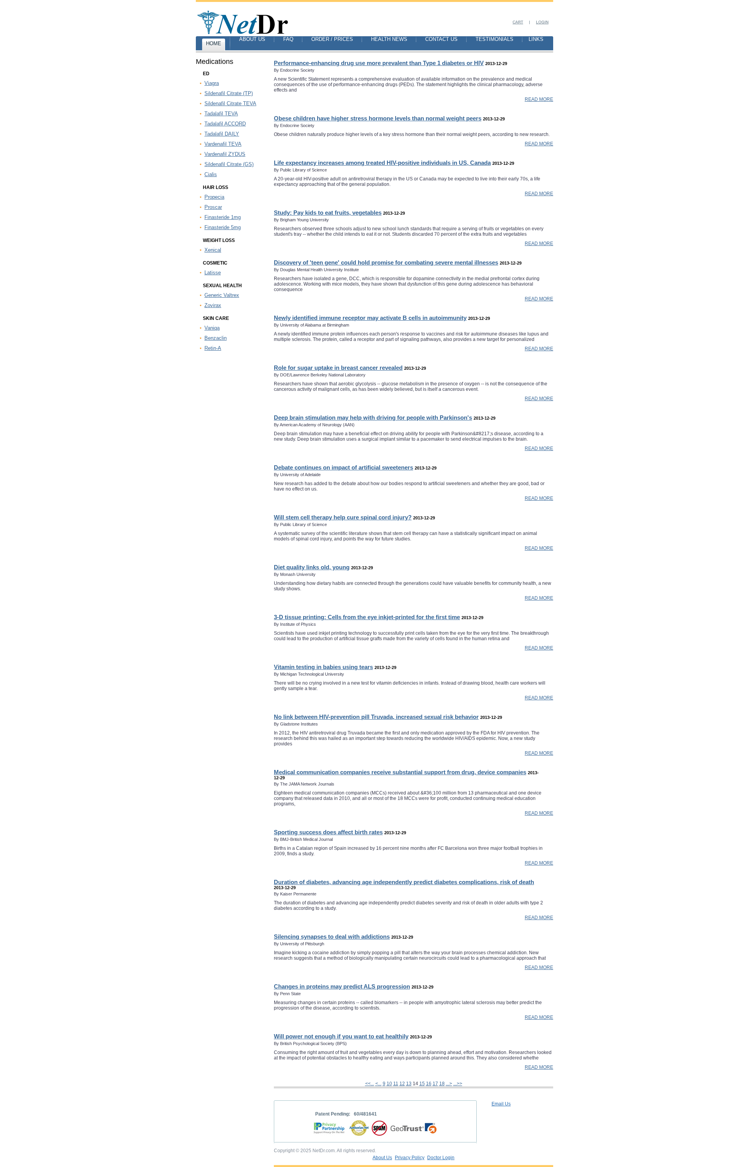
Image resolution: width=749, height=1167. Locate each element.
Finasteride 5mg (222, 227)
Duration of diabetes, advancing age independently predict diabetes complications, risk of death (404, 882)
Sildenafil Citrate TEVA (230, 103)
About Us (382, 1157)
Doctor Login (440, 1157)
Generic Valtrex (221, 295)
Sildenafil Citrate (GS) (229, 164)
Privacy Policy (409, 1157)
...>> (457, 1083)
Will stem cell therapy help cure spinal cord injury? (343, 517)
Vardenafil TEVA (222, 144)
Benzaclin (215, 338)
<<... (369, 1083)
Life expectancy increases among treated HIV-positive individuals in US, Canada (382, 162)
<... (378, 1083)
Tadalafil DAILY (221, 134)
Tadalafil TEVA (221, 114)
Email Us (501, 1104)
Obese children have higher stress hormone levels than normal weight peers (377, 118)
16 (428, 1083)
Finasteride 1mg (222, 217)
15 (422, 1083)
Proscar (213, 207)
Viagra (211, 83)
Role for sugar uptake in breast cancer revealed (338, 367)
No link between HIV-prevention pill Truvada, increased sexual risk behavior (376, 716)
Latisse (212, 272)
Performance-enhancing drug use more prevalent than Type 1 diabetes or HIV (379, 63)
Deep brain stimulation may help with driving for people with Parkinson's (373, 417)
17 (435, 1083)
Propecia (214, 197)
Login (542, 22)
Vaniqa (212, 328)
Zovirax (212, 305)
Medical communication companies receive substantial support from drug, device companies (400, 772)
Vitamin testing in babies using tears (323, 667)
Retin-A (212, 348)
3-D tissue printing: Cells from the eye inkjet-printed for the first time (367, 617)
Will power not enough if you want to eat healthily (341, 1036)
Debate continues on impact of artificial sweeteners (343, 467)
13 (409, 1083)
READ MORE (539, 99)
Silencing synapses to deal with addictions (332, 936)
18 (442, 1083)
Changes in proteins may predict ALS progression (342, 986)
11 (395, 1083)
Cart (518, 22)
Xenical (212, 250)
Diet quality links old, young (312, 567)
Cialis (210, 174)
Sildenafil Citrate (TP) (228, 93)
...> (449, 1083)
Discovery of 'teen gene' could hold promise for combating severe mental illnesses (386, 262)
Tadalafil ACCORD (225, 124)
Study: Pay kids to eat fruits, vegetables (328, 212)
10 (389, 1083)
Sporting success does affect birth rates (328, 832)
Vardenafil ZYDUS (224, 154)
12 (402, 1083)
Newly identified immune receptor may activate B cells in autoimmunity (370, 317)
